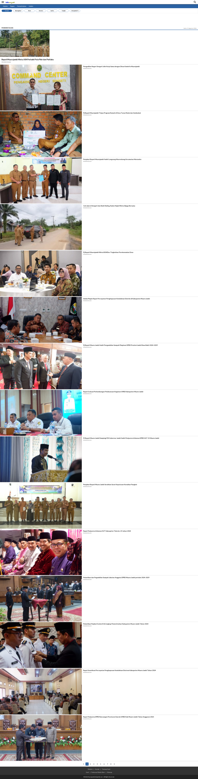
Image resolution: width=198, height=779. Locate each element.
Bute (29, 10)
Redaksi (90, 769)
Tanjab (63, 10)
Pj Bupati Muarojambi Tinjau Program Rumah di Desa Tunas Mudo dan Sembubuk (112, 113)
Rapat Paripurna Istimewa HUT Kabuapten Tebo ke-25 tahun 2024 (107, 531)
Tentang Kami (106, 769)
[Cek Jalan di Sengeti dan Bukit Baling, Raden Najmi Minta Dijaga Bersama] (41, 227)
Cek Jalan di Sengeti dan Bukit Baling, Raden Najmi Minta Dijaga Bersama (109, 206)
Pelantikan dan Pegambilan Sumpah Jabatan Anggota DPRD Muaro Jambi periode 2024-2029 (116, 577)
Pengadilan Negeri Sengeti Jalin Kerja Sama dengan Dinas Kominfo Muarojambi (111, 66)
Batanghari (18, 10)
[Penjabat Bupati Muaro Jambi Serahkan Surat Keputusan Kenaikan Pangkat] (41, 506)
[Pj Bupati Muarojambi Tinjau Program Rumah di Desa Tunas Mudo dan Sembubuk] (41, 134)
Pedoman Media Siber (98, 772)
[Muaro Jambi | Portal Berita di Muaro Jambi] (10, 2)
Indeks (31, 6)
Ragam (12, 6)
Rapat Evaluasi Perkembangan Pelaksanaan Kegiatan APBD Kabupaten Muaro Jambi (113, 392)
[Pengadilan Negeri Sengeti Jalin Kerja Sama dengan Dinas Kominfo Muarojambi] (41, 88)
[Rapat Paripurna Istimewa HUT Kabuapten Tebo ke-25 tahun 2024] (41, 552)
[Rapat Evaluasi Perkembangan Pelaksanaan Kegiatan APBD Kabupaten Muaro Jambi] (41, 413)
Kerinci (41, 10)
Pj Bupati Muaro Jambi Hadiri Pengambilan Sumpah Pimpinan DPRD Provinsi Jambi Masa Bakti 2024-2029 (120, 345)
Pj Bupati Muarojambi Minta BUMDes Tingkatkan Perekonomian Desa (108, 252)
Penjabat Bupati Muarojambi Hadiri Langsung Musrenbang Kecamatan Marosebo (112, 159)
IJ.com (7, 10)
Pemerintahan (21, 6)
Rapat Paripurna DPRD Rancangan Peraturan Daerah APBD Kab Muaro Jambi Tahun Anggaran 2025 (118, 717)
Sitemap (109, 772)
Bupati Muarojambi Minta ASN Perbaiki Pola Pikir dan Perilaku (28, 59)
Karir (87, 772)
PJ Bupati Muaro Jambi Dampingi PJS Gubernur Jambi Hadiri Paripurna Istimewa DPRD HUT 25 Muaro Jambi (121, 438)
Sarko (52, 10)
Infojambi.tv (74, 10)
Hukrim (5, 6)
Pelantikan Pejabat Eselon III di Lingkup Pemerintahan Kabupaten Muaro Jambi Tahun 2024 (115, 624)
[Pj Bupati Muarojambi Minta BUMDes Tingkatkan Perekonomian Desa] (41, 273)
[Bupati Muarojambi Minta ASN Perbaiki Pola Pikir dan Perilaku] (25, 43)
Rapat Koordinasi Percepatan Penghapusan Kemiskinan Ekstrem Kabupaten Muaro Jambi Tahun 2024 (119, 670)
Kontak (97, 769)
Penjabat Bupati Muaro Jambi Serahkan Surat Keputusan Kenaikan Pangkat (110, 484)
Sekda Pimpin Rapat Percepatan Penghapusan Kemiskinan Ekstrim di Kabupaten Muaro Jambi (116, 299)
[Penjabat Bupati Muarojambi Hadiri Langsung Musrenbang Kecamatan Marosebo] (41, 180)
